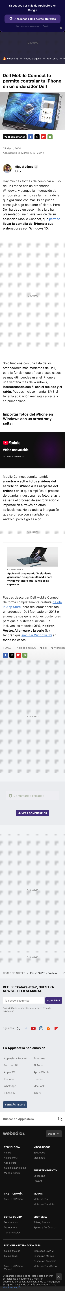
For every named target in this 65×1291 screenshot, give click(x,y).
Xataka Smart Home (15, 1167)
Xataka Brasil (11, 1255)
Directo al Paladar (13, 1199)
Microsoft (59, 647)
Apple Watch (41, 1072)
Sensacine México (44, 1255)
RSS (48, 1028)
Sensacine (39, 1175)
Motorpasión (41, 1199)
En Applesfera (15, 569)
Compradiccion (12, 1232)
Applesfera (10, 1162)
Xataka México (12, 1250)
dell (45, 647)
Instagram (41, 1028)
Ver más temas (15, 1104)
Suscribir (53, 1000)
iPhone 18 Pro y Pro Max (44, 973)
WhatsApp (10, 1085)
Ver (34, 813)
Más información (12, 1287)
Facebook (30, 136)
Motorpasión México (45, 1266)
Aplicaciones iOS (26, 647)
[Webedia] (14, 1135)
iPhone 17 (9, 1092)
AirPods (38, 1065)
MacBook (39, 1085)
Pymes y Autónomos (45, 1227)
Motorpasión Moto (44, 1204)
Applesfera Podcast (15, 1058)
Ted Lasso (52, 58)
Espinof (38, 1180)
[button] (25, 166)
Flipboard (43, 136)
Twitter (37, 136)
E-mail (50, 136)
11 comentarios (16, 136)
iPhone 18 (12, 58)
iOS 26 (38, 1092)
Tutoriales (39, 1058)
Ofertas (38, 1079)
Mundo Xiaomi (12, 1172)
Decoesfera (10, 1227)
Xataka (7, 1152)
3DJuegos (39, 1152)
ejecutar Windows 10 (36, 635)
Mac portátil (11, 1065)
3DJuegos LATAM (44, 1250)
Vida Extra (39, 1157)
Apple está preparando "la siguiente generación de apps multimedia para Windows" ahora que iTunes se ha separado (29, 579)
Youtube (33, 1028)
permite (54, 219)
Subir (51, 1133)
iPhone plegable (32, 58)
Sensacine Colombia (45, 1261)
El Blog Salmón (42, 1222)
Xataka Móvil (11, 1157)
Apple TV (9, 1072)
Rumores (9, 1079)
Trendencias (11, 1222)
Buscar (60, 1119)
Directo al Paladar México (13, 1267)
